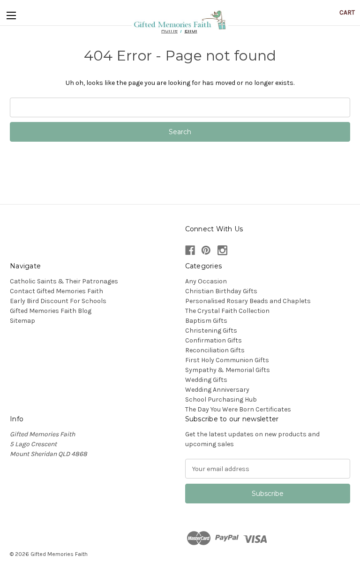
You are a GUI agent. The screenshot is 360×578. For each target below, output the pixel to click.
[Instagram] (222, 250)
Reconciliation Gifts (215, 350)
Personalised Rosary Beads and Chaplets (248, 301)
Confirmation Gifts (213, 340)
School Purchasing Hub (221, 399)
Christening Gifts (211, 331)
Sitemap (22, 321)
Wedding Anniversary (217, 390)
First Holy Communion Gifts (227, 360)
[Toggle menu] (11, 13)
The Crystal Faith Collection (227, 311)
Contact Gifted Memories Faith (56, 291)
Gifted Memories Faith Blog (50, 311)
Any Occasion (206, 281)
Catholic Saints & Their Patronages (64, 281)
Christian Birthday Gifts (221, 291)
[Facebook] (190, 250)
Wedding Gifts (206, 380)
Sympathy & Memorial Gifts (227, 370)
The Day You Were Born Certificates (238, 409)
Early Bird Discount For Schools (58, 301)
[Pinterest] (206, 250)
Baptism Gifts (206, 321)
